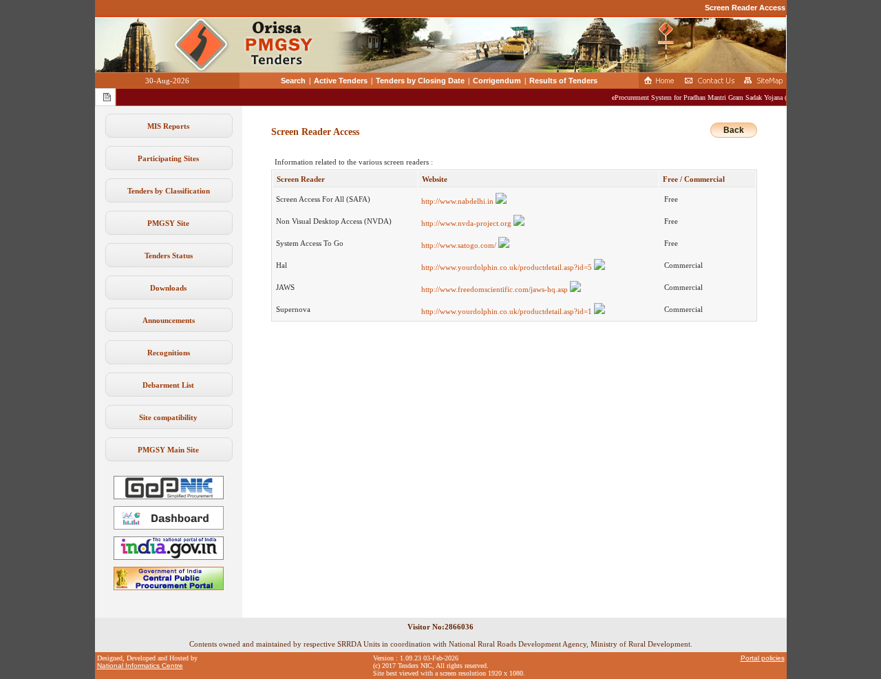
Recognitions (168, 352)
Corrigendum (497, 80)
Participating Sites (168, 158)
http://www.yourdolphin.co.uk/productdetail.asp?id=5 (507, 267)
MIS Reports (168, 126)
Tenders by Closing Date (420, 80)
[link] (169, 496)
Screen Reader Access (745, 7)
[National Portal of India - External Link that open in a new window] (169, 557)
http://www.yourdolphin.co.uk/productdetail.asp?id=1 (507, 311)
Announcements (168, 320)
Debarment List (168, 385)
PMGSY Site (168, 223)
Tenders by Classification (168, 191)
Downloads (168, 288)
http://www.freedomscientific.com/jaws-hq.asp (495, 289)
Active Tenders (341, 80)
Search (293, 80)
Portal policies (763, 658)
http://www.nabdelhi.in (458, 201)
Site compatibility (168, 417)
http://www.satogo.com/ (459, 245)
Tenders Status (169, 255)
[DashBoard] (169, 527)
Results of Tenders (563, 80)
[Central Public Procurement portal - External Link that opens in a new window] (169, 587)
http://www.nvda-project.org (467, 223)
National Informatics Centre (140, 665)
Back (733, 130)
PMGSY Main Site (168, 450)
